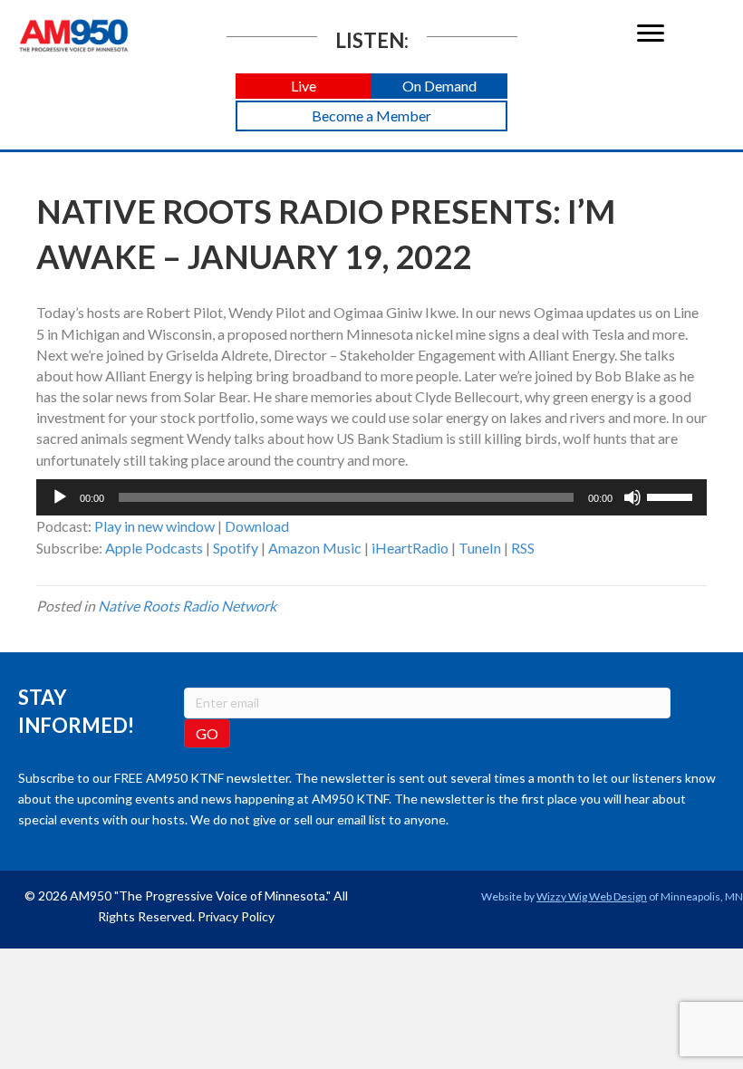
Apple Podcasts (154, 547)
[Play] (60, 497)
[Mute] (632, 497)
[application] (371, 497)
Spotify (235, 547)
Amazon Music (315, 547)
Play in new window (154, 525)
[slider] (672, 495)
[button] (304, 86)
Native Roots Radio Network (187, 605)
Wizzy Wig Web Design (591, 896)
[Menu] (650, 33)
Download (257, 525)
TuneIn (479, 547)
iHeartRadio (410, 547)
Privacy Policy (236, 916)
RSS (523, 547)
